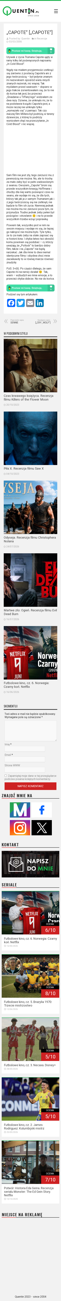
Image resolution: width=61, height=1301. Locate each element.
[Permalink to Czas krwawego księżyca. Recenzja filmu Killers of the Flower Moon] (30, 365)
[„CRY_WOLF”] (42, 321)
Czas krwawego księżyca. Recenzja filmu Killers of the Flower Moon (28, 397)
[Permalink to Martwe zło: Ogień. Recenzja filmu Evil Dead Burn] (30, 580)
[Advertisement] (30, 151)
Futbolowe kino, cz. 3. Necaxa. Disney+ (30, 1065)
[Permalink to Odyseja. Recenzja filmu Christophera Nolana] (30, 507)
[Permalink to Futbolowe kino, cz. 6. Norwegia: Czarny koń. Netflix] (30, 653)
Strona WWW (12, 765)
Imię (7, 744)
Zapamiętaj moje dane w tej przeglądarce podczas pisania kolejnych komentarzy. (30, 777)
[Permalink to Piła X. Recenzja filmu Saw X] (30, 438)
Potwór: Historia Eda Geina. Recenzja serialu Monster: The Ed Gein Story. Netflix (29, 1191)
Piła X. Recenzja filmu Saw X (24, 468)
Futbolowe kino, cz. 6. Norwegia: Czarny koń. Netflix (26, 685)
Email (8, 754)
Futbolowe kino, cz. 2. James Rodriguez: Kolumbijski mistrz (24, 1126)
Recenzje (42, 38)
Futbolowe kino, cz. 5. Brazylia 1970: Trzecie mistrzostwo (28, 1003)
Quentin (25, 38)
